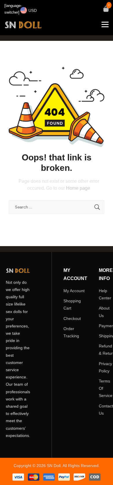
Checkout (72, 318)
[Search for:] (56, 207)
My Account (74, 290)
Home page (78, 188)
